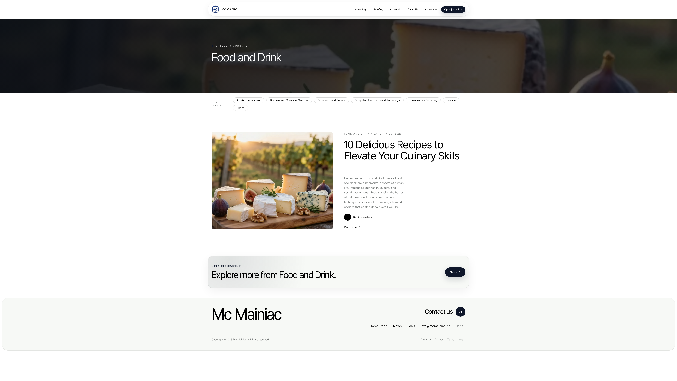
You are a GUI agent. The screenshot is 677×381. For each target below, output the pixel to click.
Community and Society (331, 100)
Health (240, 107)
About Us (426, 339)
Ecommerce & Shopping (423, 100)
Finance (451, 100)
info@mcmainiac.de (435, 326)
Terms (450, 339)
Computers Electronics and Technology (377, 100)
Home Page (378, 326)
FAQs (411, 326)
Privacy (439, 339)
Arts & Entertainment (249, 100)
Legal (461, 339)
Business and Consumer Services (289, 100)
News (453, 272)
